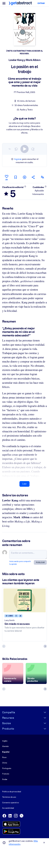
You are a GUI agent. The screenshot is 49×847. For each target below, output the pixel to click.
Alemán (5, 746)
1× (10, 149)
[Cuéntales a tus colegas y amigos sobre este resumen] (33, 177)
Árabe (4, 779)
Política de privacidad (11, 791)
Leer (24, 483)
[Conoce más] (25, 186)
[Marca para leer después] (15, 177)
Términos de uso (9, 797)
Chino (4, 763)
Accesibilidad (8, 808)
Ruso (4, 757)
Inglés (4, 741)
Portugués (6, 768)
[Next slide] (45, 646)
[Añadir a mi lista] (24, 177)
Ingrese (18, 159)
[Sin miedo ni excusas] (24, 600)
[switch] (24, 149)
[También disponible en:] (42, 177)
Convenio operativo (10, 802)
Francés (5, 774)
